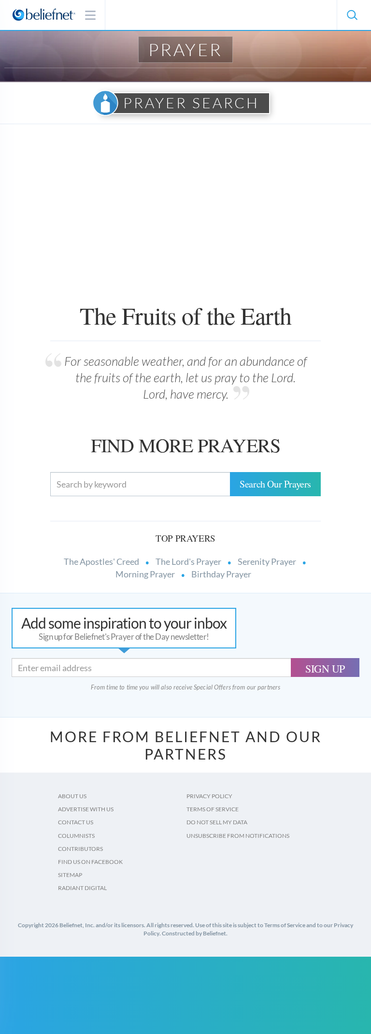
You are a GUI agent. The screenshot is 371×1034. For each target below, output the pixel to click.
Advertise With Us (86, 809)
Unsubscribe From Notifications (237, 835)
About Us (72, 796)
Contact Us (75, 822)
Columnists (76, 835)
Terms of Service (212, 809)
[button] (352, 15)
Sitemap (70, 874)
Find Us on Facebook (90, 861)
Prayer (185, 49)
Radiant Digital (82, 887)
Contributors (80, 848)
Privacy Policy (209, 796)
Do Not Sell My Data (216, 822)
